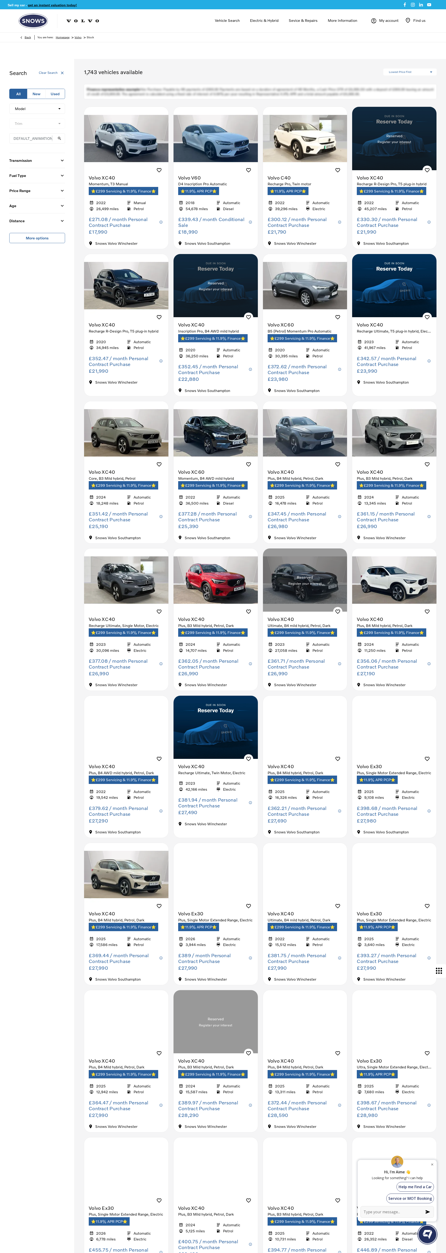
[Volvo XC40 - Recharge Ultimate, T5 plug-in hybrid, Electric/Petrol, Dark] (394, 290)
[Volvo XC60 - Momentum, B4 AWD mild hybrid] (216, 437)
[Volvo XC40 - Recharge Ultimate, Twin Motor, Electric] (216, 732)
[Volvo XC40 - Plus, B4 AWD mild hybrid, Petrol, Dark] (126, 732)
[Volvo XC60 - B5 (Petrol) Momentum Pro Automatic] (305, 290)
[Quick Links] (439, 971)
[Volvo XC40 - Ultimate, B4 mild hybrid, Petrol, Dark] (305, 584)
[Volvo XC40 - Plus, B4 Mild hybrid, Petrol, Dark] (305, 437)
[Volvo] (82, 21)
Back (28, 37)
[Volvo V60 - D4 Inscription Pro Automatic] (216, 143)
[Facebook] (405, 4)
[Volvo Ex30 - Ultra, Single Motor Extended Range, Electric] (394, 1026)
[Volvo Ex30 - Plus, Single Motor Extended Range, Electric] (394, 732)
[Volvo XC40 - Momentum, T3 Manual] (126, 143)
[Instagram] (413, 4)
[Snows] (33, 21)
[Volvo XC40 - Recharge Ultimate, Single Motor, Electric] (126, 584)
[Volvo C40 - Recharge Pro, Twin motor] (305, 143)
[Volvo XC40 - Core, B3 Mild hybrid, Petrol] (126, 437)
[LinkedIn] (421, 4)
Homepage (62, 37)
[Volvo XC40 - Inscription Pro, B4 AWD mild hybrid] (216, 290)
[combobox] (37, 109)
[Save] (159, 174)
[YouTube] (429, 4)
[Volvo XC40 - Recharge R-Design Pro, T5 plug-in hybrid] (394, 143)
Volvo (78, 37)
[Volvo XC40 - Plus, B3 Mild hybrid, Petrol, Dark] (394, 437)
